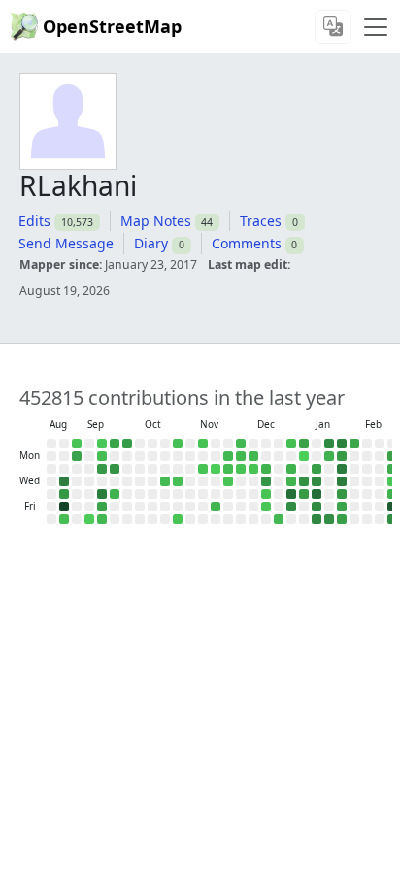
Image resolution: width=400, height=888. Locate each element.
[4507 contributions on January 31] (342, 519)
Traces (261, 221)
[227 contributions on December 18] (266, 494)
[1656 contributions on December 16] (266, 469)
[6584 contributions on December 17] (266, 481)
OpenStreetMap (112, 26)
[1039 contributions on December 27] (278, 519)
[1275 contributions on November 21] (215, 506)
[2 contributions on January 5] (304, 456)
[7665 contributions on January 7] (304, 481)
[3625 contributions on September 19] (102, 506)
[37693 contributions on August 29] (64, 506)
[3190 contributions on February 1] (354, 443)
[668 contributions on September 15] (102, 456)
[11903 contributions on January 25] (342, 443)
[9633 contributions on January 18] (329, 443)
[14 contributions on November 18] (215, 469)
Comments (247, 243)
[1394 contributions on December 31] (291, 481)
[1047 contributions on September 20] (102, 519)
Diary (151, 243)
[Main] (375, 27)
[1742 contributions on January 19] (329, 456)
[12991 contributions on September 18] (102, 494)
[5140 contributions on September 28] (127, 443)
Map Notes (155, 221)
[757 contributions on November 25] (228, 469)
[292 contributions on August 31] (77, 443)
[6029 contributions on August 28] (64, 494)
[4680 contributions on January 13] (316, 469)
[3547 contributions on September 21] (114, 443)
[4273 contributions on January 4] (304, 443)
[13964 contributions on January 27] (342, 469)
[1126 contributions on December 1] (241, 456)
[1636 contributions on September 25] (114, 494)
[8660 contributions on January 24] (329, 519)
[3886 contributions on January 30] (342, 506)
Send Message (66, 243)
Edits (34, 221)
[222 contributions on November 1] (178, 519)
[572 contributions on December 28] (291, 443)
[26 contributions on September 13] (89, 519)
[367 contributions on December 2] (241, 469)
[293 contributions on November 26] (228, 481)
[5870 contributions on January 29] (342, 494)
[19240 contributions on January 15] (316, 494)
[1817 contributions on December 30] (291, 469)
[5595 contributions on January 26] (342, 456)
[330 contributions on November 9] (203, 443)
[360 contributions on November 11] (203, 469)
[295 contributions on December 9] (253, 469)
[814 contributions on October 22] (165, 481)
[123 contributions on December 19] (266, 506)
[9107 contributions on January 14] (316, 481)
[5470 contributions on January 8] (304, 494)
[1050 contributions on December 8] (253, 456)
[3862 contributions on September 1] (77, 456)
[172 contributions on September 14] (102, 443)
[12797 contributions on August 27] (64, 481)
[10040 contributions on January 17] (316, 519)
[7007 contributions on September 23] (114, 469)
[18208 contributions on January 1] (291, 494)
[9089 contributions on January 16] (316, 506)
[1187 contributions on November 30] (241, 443)
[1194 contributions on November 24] (228, 456)
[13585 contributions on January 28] (342, 481)
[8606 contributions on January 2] (291, 506)
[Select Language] (333, 27)
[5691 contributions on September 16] (102, 469)
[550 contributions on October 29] (178, 481)
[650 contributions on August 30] (64, 519)
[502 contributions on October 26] (178, 443)
